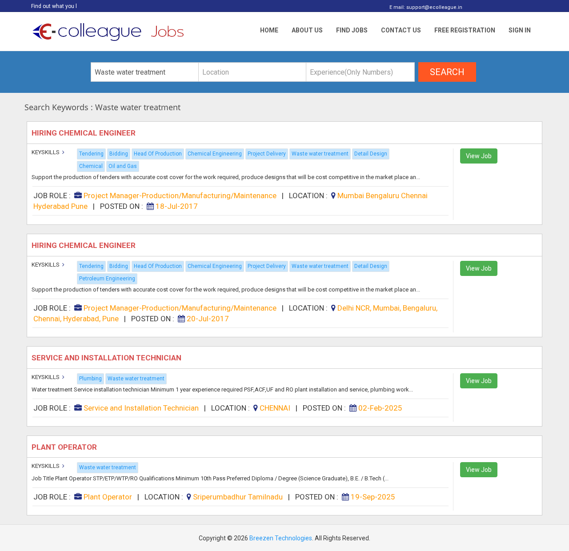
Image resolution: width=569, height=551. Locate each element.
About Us (307, 30)
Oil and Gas (122, 166)
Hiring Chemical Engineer (84, 132)
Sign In (520, 30)
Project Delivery (267, 154)
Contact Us (401, 30)
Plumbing (90, 378)
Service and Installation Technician (107, 357)
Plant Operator (65, 447)
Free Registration (464, 30)
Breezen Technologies (280, 538)
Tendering (91, 154)
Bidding (118, 154)
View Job (479, 156)
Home (269, 30)
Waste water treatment (320, 154)
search (447, 72)
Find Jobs (352, 30)
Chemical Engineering (215, 154)
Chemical (91, 166)
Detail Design (370, 154)
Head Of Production (158, 154)
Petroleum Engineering (107, 279)
